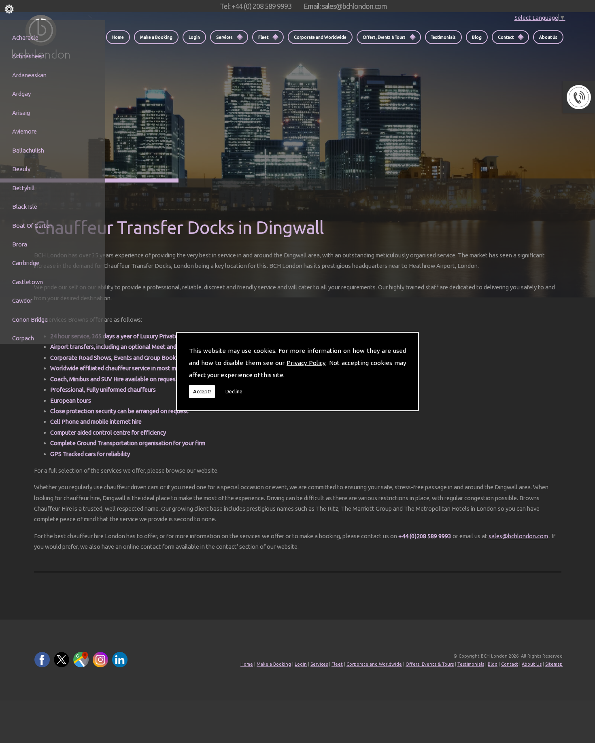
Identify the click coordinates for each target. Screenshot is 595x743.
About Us (548, 36)
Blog (477, 36)
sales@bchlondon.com (518, 536)
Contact (506, 36)
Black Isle (24, 206)
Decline (233, 391)
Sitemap (554, 664)
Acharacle (25, 37)
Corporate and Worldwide (320, 36)
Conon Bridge (30, 319)
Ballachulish (28, 150)
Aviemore (24, 131)
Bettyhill (23, 188)
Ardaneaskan (29, 75)
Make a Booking (156, 36)
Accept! (202, 391)
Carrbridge (25, 262)
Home (118, 36)
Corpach (23, 338)
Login (194, 36)
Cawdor (22, 300)
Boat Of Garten (32, 225)
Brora (19, 244)
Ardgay (21, 93)
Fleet (263, 36)
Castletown (27, 281)
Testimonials (443, 36)
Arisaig (21, 112)
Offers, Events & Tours (384, 36)
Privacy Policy (306, 362)
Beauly (21, 169)
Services (224, 36)
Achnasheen (28, 56)
